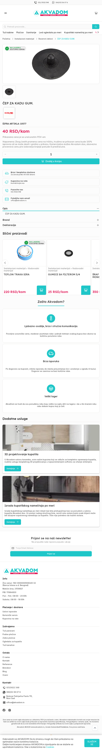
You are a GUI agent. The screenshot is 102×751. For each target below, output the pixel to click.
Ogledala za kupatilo (12, 641)
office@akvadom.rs (18, 200)
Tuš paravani (9, 631)
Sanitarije (31, 32)
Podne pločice (9, 634)
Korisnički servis (10, 615)
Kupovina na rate (10, 618)
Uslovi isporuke (10, 611)
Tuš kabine (8, 32)
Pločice (20, 32)
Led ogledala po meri (50, 32)
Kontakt (6, 661)
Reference (7, 664)
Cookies (50, 747)
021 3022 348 (16, 192)
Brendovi (7, 668)
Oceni (5, 675)
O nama (6, 657)
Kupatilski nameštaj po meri (78, 32)
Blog (5, 671)
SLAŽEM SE (92, 743)
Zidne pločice (9, 638)
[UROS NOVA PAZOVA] (51, 113)
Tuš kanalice (8, 645)
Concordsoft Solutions (59, 727)
